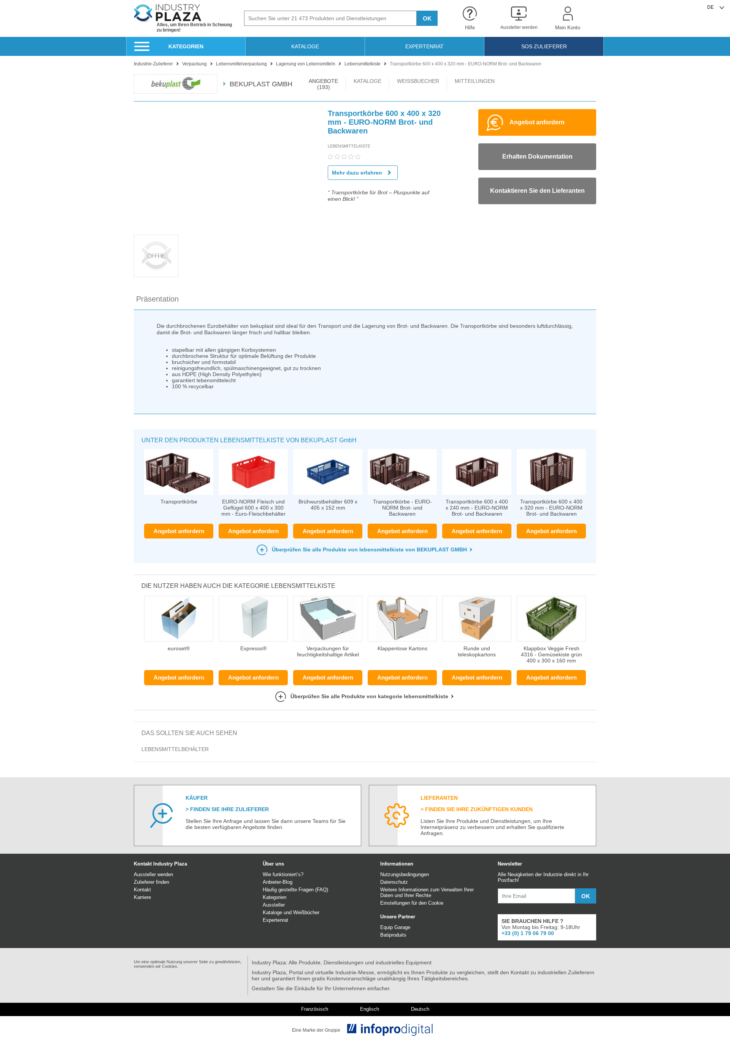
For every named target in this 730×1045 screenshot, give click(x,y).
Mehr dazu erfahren (357, 173)
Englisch (369, 1009)
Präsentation (157, 299)
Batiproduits (393, 935)
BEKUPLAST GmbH (261, 84)
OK (427, 18)
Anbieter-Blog (277, 882)
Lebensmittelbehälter (175, 749)
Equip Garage (395, 927)
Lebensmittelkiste (349, 146)
